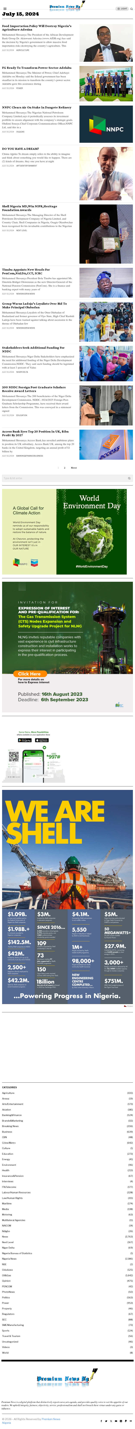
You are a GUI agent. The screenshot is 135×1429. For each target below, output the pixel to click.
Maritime (7, 1203)
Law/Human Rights (12, 1198)
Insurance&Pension (13, 1176)
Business (38, 456)
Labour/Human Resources (16, 1192)
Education (21, 415)
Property (7, 1308)
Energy (6, 1159)
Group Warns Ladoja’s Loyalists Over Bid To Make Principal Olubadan (34, 305)
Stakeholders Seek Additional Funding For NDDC (33, 349)
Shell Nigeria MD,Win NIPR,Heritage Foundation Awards (29, 208)
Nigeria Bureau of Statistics (17, 1253)
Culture (6, 1148)
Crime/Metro (9, 1142)
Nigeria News (28, 294)
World (5, 1352)
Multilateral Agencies (13, 1220)
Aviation (6, 1109)
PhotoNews (8, 1291)
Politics (6, 1297)
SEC (4, 1319)
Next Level (21, 230)
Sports (5, 1330)
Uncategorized (10, 1341)
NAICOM (6, 1225)
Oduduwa (7, 1269)
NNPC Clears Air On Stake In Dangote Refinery (36, 107)
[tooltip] (101, 1421)
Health (5, 1170)
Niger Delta (22, 372)
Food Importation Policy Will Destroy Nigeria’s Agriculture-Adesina (36, 27)
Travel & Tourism (11, 1336)
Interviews (7, 1181)
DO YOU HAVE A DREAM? (20, 148)
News (19, 294)
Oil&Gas (20, 132)
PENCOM (7, 1286)
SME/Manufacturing (13, 1325)
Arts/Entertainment (26, 166)
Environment (9, 1164)
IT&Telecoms (9, 1187)
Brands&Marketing (12, 1120)
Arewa (5, 1098)
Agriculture (22, 50)
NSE (4, 1264)
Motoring (7, 1214)
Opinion (6, 1280)
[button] (129, 478)
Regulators (8, 1314)
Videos (6, 1347)
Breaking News (10, 1126)
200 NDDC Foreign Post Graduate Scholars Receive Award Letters (34, 389)
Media (5, 1209)
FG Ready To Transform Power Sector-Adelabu (37, 67)
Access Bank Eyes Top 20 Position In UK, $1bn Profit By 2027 (35, 433)
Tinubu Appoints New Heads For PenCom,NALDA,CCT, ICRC (26, 271)
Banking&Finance (25, 456)
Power (19, 88)
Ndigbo (6, 1231)
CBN (4, 1137)
